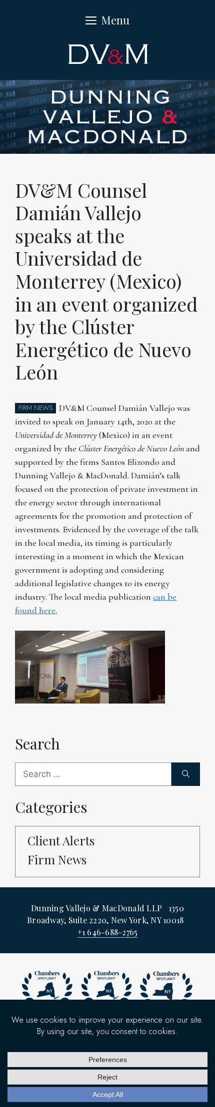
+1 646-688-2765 (108, 932)
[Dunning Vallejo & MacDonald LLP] (107, 116)
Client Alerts (61, 840)
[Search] (186, 774)
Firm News (57, 859)
